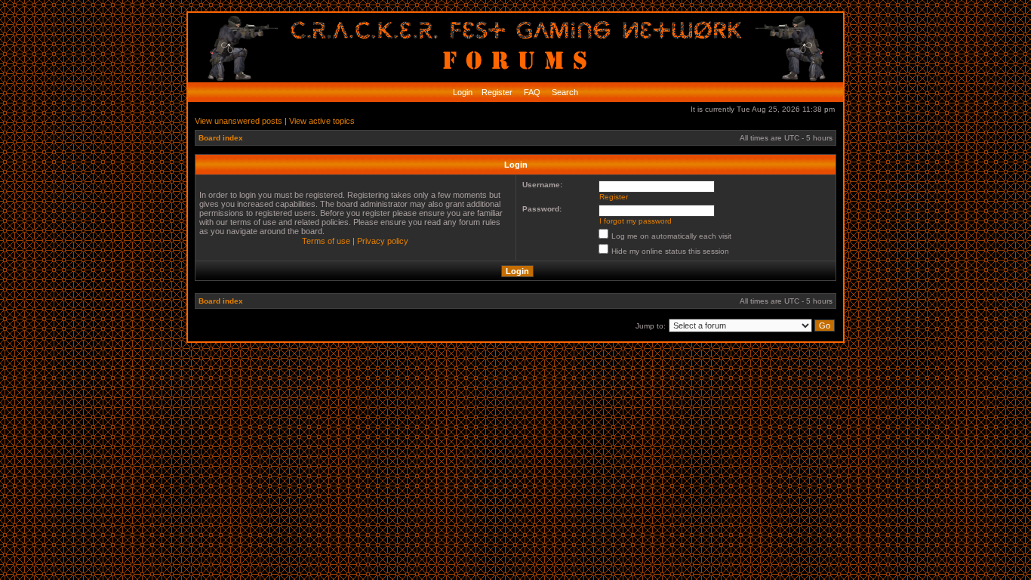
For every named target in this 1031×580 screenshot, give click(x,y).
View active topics (322, 120)
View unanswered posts (238, 120)
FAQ (531, 92)
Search (563, 92)
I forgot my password (635, 221)
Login (462, 92)
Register (495, 92)
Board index (221, 138)
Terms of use (326, 240)
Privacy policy (382, 240)
